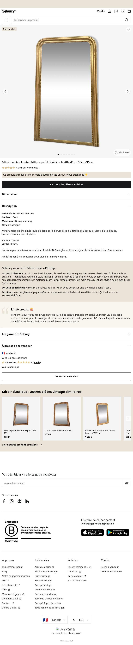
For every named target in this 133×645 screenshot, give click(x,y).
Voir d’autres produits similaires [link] (20, 444)
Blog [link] (4, 571)
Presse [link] (5, 580)
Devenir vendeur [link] (110, 566)
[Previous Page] (5, 91)
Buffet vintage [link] (42, 575)
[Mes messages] (116, 11)
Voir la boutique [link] (10, 366)
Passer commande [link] (80, 566)
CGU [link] (6, 589)
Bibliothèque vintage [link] (46, 571)
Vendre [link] (101, 11)
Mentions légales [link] (13, 594)
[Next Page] (127, 91)
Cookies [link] (8, 603)
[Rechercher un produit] (127, 19)
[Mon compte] (110, 11)
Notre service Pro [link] (77, 580)
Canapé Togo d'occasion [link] (48, 603)
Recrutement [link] (11, 585)
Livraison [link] (74, 571)
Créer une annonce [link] (111, 571)
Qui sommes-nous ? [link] (12, 566)
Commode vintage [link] (45, 589)
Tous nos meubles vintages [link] (49, 607)
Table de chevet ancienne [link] (49, 598)
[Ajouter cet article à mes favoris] (128, 29)
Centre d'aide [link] (11, 607)
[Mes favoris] (123, 11)
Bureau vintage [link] (43, 580)
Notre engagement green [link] (16, 575)
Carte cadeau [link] (77, 575)
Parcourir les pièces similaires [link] (66, 184)
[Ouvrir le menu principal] (6, 20)
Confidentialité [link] (12, 598)
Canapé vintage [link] (43, 585)
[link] (9, 11)
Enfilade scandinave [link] (46, 594)
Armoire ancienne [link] (44, 566)
